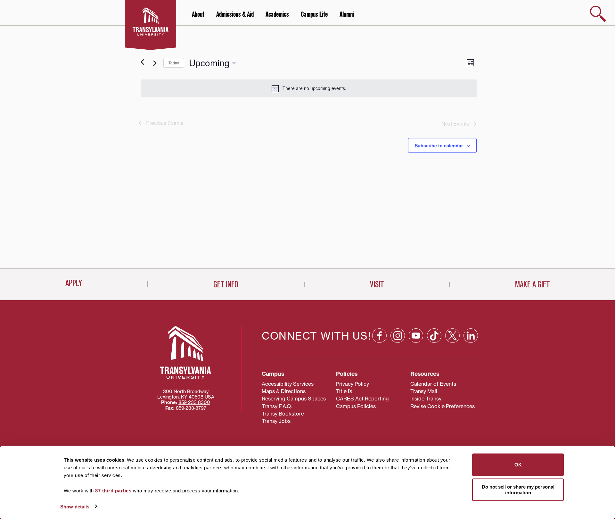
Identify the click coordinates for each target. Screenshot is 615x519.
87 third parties (113, 490)
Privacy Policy (352, 384)
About (198, 14)
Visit (377, 284)
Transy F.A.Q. (277, 406)
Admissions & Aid (235, 14)
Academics (277, 14)
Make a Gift (532, 284)
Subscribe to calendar (439, 145)
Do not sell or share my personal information (518, 489)
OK (518, 464)
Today (173, 62)
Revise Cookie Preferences (442, 406)
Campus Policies (356, 406)
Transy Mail (423, 391)
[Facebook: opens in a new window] (379, 335)
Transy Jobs (276, 421)
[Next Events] (155, 63)
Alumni (347, 14)
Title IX (344, 391)
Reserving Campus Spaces (294, 398)
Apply (73, 283)
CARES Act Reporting (362, 398)
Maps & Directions (284, 391)
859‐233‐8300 (194, 402)
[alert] (309, 88)
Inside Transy (425, 398)
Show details (74, 506)
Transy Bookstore (283, 413)
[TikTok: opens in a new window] (434, 335)
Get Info (225, 284)
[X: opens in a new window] (452, 335)
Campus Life (314, 14)
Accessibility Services (288, 384)
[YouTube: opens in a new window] (416, 335)
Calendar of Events (433, 384)
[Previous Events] (142, 62)
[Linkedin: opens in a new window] (470, 335)
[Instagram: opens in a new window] (397, 335)
